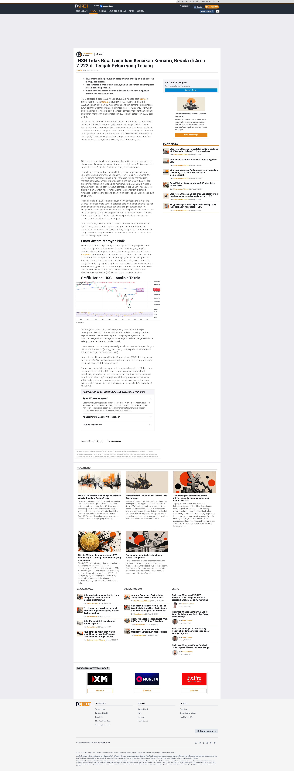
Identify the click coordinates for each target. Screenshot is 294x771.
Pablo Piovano (139, 624)
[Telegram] (183, 1)
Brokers (140, 11)
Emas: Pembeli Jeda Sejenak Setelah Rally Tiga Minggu (146, 496)
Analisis (102, 11)
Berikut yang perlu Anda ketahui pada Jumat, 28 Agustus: (144, 556)
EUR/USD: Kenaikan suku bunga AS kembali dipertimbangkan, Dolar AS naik (99, 496)
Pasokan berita (115, 441)
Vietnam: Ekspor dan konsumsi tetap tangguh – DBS (193, 160)
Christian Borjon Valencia (96, 640)
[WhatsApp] (179, 1)
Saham (104, 102)
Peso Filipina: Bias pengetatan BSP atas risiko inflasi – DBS (192, 184)
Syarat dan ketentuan (188, 713)
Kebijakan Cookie (186, 717)
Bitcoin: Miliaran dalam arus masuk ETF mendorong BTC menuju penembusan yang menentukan (99, 557)
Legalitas (183, 703)
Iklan (139, 713)
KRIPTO (131, 11)
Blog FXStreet (143, 721)
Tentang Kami (100, 703)
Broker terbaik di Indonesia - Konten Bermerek (190, 115)
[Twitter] (190, 1)
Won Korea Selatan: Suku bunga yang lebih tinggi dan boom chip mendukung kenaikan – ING (194, 195)
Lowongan (141, 717)
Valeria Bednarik (188, 604)
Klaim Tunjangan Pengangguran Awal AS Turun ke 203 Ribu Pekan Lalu (149, 620)
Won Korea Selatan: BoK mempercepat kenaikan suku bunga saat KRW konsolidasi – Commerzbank (194, 172)
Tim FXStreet (87, 53)
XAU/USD (85, 254)
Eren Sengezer (139, 614)
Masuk (199, 7)
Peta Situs (184, 709)
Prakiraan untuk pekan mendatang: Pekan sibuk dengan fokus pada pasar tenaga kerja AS (190, 631)
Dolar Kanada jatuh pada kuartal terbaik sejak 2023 (99, 622)
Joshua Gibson (92, 616)
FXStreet (79, 5)
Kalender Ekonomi (117, 11)
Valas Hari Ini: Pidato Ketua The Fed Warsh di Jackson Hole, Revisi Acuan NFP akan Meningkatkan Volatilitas (149, 608)
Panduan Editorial (101, 713)
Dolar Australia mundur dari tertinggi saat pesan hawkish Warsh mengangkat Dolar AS (101, 597)
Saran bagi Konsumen (103, 725)
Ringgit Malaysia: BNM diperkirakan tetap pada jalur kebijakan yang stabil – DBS (193, 205)
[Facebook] (193, 1)
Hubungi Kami (143, 709)
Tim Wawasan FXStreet (181, 155)
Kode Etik (98, 717)
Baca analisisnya (191, 134)
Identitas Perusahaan (103, 721)
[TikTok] (197, 1)
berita (143, 99)
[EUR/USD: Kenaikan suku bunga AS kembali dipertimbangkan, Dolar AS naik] (99, 482)
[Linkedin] (187, 1)
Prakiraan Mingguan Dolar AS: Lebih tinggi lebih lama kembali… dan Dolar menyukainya (190, 614)
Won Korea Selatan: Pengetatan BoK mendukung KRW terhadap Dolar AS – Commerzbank (194, 150)
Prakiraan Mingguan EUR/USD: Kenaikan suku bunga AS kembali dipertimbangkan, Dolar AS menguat (190, 597)
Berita (93, 11)
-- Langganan (213, 7)
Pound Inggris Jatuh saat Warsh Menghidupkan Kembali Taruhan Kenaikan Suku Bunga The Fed (99, 634)
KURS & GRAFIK (82, 11)
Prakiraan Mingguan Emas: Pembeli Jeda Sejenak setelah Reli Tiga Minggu (191, 646)
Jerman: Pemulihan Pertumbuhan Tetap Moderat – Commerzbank (147, 596)
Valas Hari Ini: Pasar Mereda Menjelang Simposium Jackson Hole (149, 630)
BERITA (79, 70)
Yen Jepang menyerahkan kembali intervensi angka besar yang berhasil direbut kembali (191, 498)
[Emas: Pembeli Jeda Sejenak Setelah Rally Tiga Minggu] (147, 482)
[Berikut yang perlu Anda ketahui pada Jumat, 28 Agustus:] (147, 541)
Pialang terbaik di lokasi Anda (92, 668)
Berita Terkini (170, 144)
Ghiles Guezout (92, 603)
